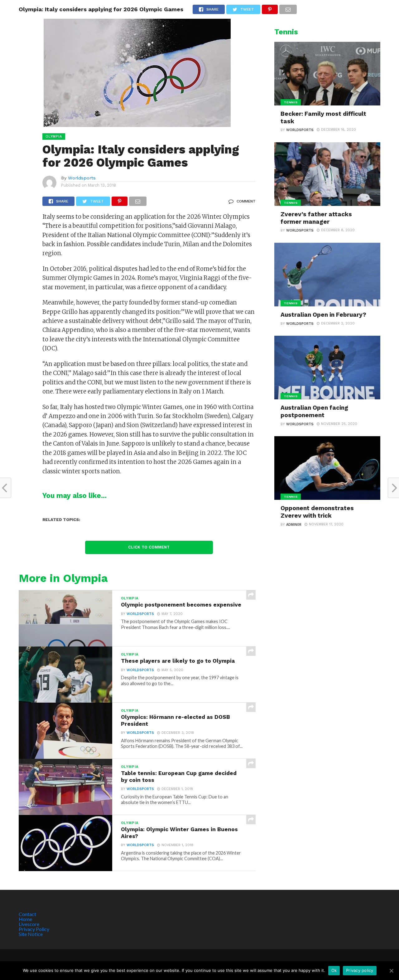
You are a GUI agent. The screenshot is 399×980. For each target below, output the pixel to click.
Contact (27, 914)
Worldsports (82, 177)
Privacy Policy (34, 929)
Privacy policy (359, 970)
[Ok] (391, 971)
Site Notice (31, 934)
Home (25, 919)
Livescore (29, 924)
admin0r (293, 525)
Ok (334, 970)
